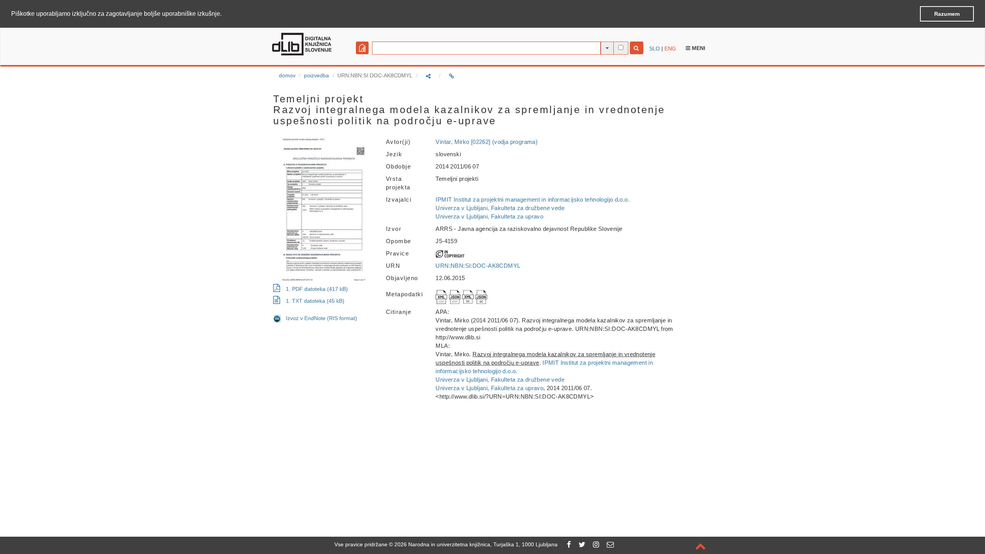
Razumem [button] (947, 14)
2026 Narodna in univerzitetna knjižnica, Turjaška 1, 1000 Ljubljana (476, 544)
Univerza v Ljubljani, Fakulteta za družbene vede (500, 208)
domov (287, 75)
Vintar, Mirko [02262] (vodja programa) (487, 141)
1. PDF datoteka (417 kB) (317, 289)
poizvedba (316, 75)
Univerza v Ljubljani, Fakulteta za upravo (489, 216)
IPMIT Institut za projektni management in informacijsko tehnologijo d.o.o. (532, 199)
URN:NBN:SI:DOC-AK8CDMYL (478, 265)
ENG (670, 48)
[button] (224, 14)
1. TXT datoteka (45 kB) (315, 301)
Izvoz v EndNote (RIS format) (319, 318)
